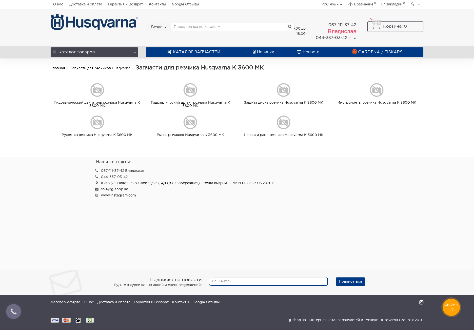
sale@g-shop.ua (114, 189)
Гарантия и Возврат (125, 4)
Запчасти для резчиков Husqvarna (100, 68)
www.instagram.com (118, 195)
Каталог (77, 52)
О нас (58, 4)
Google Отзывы (185, 4)
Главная (58, 68)
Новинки (265, 52)
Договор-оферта (65, 302)
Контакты (157, 4)
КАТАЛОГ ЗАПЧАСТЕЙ (196, 52)
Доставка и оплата (85, 4)
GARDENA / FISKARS (380, 52)
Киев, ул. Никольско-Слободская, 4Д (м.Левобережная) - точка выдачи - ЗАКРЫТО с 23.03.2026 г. (188, 183)
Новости (311, 52)
